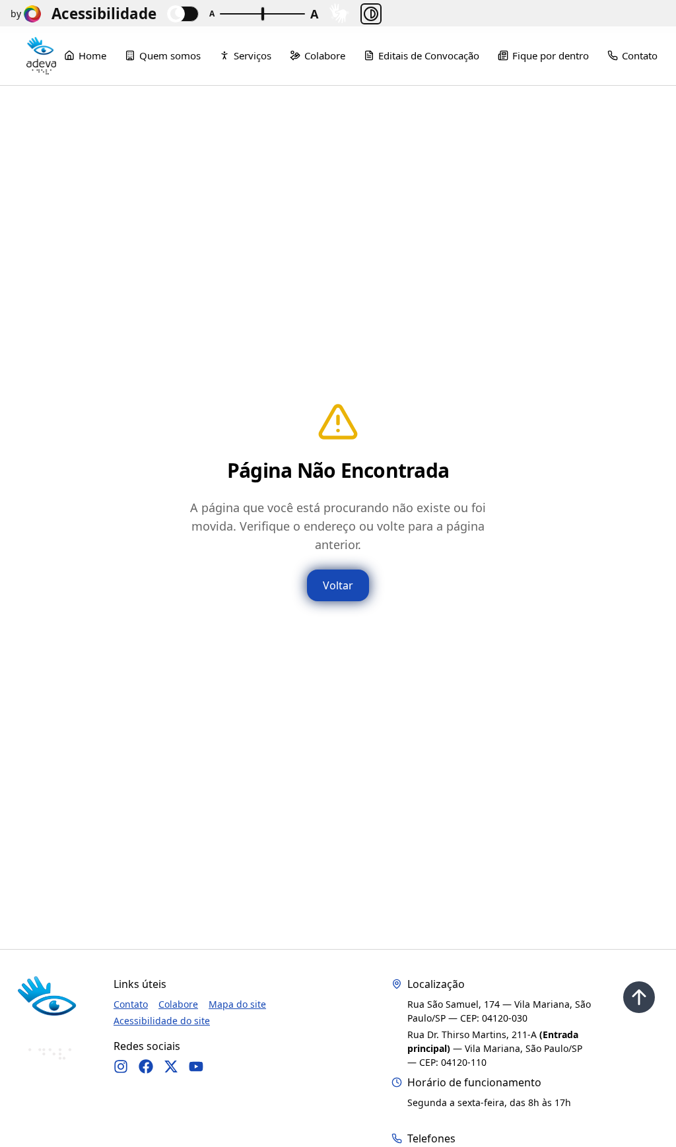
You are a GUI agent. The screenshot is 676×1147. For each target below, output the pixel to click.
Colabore (178, 1004)
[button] (339, 13)
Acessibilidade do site (162, 1020)
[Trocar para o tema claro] (183, 14)
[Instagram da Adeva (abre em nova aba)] (121, 1066)
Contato (131, 1004)
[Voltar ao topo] (639, 997)
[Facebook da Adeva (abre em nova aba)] (146, 1066)
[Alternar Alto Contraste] (371, 13)
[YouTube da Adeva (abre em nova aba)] (196, 1066)
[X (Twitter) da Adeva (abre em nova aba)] (171, 1066)
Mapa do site (237, 1004)
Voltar (338, 585)
